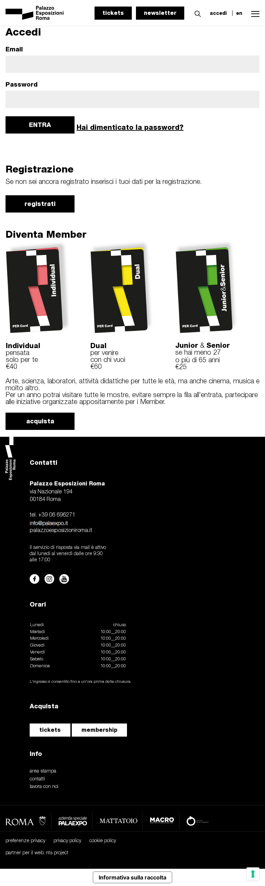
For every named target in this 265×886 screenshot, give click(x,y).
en (239, 13)
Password (22, 84)
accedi (218, 13)
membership (99, 730)
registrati (40, 203)
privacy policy (67, 841)
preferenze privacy (25, 841)
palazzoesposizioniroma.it (61, 530)
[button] (196, 13)
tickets (113, 13)
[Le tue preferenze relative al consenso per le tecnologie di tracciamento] (252, 873)
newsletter (160, 13)
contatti (37, 779)
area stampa (43, 771)
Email (14, 49)
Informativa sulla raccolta (132, 877)
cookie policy (102, 841)
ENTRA (40, 124)
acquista (40, 421)
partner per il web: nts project (37, 853)
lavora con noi (44, 787)
